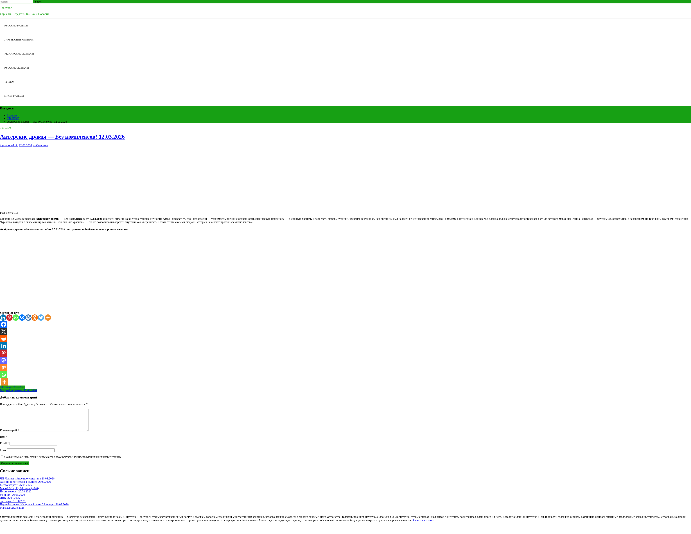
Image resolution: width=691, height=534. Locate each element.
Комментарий (9, 430)
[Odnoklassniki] (34, 317)
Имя (3, 436)
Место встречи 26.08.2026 (16, 484)
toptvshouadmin (9, 145)
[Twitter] (41, 317)
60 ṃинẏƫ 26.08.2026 (12, 494)
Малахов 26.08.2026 (12, 507)
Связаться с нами (423, 520)
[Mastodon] (3, 360)
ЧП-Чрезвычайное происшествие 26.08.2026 (27, 478)
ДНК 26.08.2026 (10, 497)
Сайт (3, 450)
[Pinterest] (9, 317)
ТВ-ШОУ (9, 81)
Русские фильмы (16, 25)
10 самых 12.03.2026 (12, 387)
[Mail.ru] (28, 317)
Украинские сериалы (19, 53)
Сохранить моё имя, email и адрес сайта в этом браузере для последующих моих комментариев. (62, 456)
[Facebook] (3, 324)
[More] (48, 317)
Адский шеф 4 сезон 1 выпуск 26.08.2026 (25, 481)
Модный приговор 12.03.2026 (18, 390)
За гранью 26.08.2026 (13, 501)
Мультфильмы (14, 95)
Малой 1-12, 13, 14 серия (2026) (19, 488)
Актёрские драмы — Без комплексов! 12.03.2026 (62, 136)
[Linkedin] (3, 317)
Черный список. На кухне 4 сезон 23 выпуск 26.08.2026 (34, 504)
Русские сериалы (16, 67)
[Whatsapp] (16, 317)
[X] (3, 331)
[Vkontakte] (22, 317)
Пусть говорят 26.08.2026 (15, 491)
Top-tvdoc (6, 7)
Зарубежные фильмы (18, 39)
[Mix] (3, 367)
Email (4, 443)
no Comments (40, 145)
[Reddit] (3, 338)
